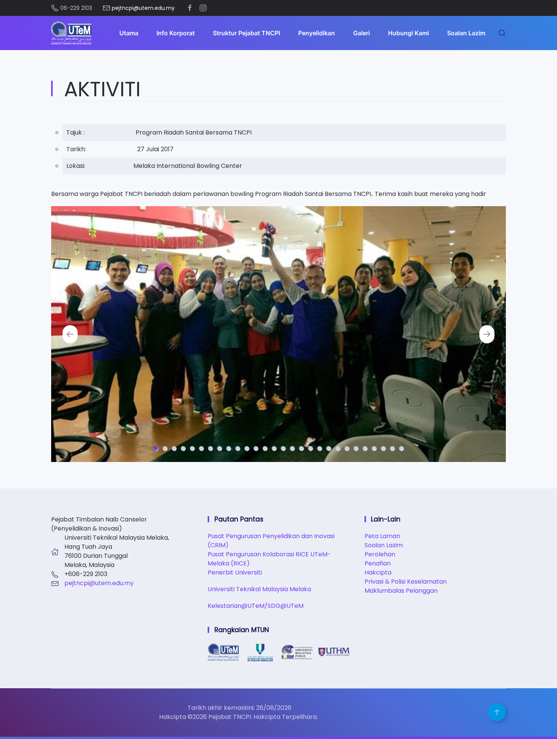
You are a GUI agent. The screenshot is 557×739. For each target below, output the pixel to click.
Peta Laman (382, 536)
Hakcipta (378, 572)
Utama (128, 33)
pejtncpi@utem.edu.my (99, 583)
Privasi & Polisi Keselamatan (406, 581)
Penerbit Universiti (235, 572)
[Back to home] (71, 33)
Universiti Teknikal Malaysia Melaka (259, 589)
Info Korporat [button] (175, 33)
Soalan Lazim (466, 33)
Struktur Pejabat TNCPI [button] (246, 33)
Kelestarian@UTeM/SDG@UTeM (256, 605)
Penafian (378, 563)
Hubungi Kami (408, 33)
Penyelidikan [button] (316, 33)
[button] (502, 33)
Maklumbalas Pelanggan (401, 590)
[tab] (155, 448)
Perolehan (380, 554)
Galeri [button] (361, 33)
